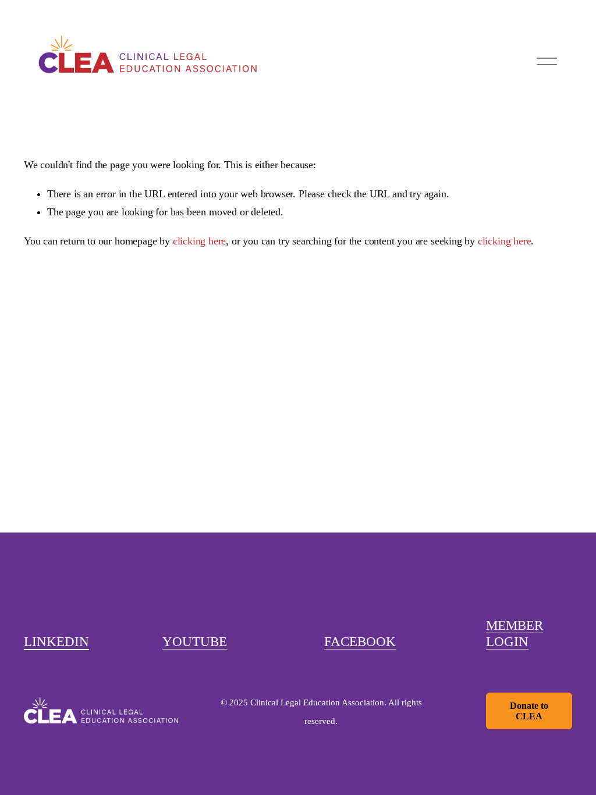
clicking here (199, 241)
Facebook (360, 641)
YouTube (194, 641)
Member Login (514, 633)
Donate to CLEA (529, 711)
